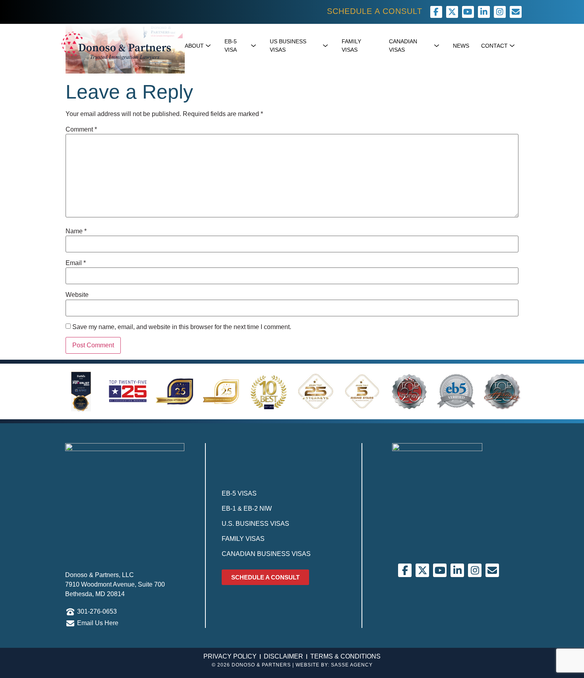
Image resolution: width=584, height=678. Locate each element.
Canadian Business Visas (266, 553)
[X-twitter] (452, 12)
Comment (81, 129)
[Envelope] (492, 570)
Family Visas (243, 538)
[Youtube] (468, 12)
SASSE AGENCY (352, 665)
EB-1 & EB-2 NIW (247, 508)
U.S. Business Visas (255, 523)
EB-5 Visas (239, 493)
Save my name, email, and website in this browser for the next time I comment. (181, 327)
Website (77, 295)
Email (76, 263)
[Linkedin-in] (484, 12)
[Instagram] (500, 12)
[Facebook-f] (436, 12)
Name (76, 231)
